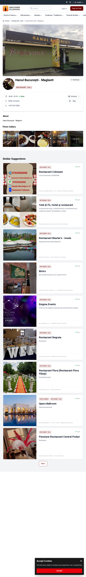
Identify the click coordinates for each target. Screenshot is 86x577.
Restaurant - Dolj (17, 21)
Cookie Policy (77, 565)
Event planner (44, 399)
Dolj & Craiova (10, 15)
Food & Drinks (72, 15)
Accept (59, 571)
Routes (38, 15)
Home (7, 21)
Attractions (25, 15)
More (43, 464)
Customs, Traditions (53, 15)
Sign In (64, 9)
